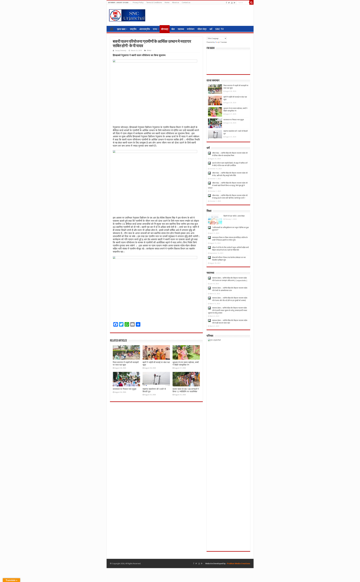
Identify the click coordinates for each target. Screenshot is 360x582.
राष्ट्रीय (133, 29)
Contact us (186, 3)
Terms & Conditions (154, 3)
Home (167, 3)
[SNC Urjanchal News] (127, 14)
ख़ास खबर (121, 29)
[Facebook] (226, 2)
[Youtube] (232, 2)
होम (111, 29)
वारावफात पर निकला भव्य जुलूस (124, 389)
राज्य (155, 29)
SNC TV (219, 29)
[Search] (251, 2)
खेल (173, 29)
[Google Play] (235, 2)
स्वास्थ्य (181, 29)
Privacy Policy (138, 3)
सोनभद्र (164, 29)
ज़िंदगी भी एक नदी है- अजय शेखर (234, 216)
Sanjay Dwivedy (120, 50)
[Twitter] (229, 2)
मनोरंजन (190, 29)
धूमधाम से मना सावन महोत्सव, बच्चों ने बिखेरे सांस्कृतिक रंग (186, 363)
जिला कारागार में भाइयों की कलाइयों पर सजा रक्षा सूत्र (126, 363)
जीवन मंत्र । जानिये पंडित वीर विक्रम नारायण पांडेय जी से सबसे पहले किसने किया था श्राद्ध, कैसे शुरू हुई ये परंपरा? (228, 185)
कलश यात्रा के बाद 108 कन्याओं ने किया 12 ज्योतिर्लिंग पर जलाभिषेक (186, 390)
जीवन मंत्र (201, 29)
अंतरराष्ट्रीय (144, 29)
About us (175, 3)
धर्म (211, 29)
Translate (223, 42)
